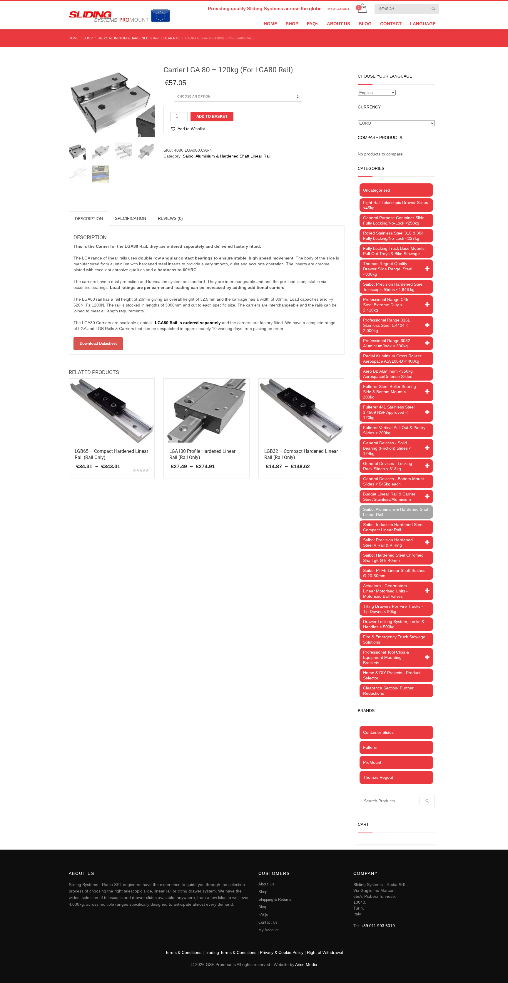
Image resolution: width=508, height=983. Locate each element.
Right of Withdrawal (325, 952)
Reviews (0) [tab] (170, 218)
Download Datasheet (98, 343)
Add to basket (212, 116)
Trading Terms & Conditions (230, 952)
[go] (433, 8)
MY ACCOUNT (338, 9)
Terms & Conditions (183, 952)
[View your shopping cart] (362, 9)
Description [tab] (89, 218)
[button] (187, 129)
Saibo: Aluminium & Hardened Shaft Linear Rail (226, 156)
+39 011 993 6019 (378, 925)
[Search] (427, 801)
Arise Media (306, 964)
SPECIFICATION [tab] (130, 218)
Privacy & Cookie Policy (281, 952)
